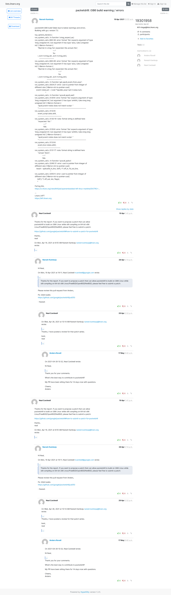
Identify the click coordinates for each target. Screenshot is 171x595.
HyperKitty (85, 592)
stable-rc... (34, 13)
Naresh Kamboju (46, 19)
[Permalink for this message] (132, 202)
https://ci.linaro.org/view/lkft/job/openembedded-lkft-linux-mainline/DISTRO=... (67, 189)
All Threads (15, 17)
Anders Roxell (55, 353)
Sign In (153, 4)
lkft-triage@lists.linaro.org (147, 27)
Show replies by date (124, 209)
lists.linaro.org (13, 3)
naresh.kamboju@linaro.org (87, 243)
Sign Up (162, 4)
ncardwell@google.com (84, 273)
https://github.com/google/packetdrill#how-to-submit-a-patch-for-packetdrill (66, 231)
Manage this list (139, 4)
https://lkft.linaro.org (43, 198)
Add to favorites (146, 39)
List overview (15, 11)
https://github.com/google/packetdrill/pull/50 (56, 297)
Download (15, 26)
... (36, 250)
